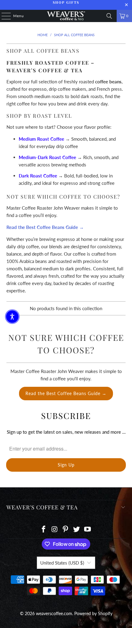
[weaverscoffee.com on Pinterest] (65, 529)
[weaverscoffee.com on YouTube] (87, 529)
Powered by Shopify (93, 613)
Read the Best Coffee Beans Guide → (66, 393)
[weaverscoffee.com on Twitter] (76, 529)
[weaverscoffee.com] (66, 16)
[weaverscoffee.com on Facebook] (44, 529)
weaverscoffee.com (54, 613)
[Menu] (3, 16)
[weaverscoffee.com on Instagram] (54, 529)
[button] (12, 316)
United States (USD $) (62, 562)
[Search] (109, 16)
